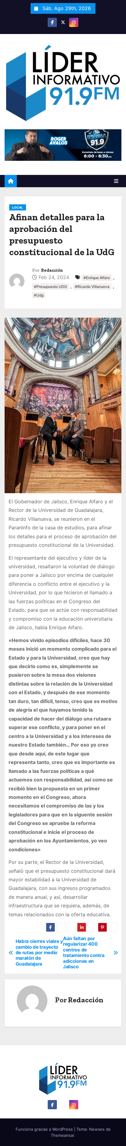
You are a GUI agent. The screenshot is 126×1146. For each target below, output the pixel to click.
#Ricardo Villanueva (92, 286)
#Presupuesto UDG (50, 286)
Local (17, 207)
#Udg (38, 295)
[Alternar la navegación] (116, 181)
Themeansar (62, 1135)
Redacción (52, 270)
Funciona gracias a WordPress (45, 1129)
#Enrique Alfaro (96, 277)
